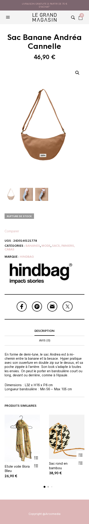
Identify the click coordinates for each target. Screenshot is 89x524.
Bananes (33, 246)
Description (44, 331)
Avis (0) (44, 340)
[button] (8, 17)
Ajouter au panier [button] (36, 458)
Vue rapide (36, 466)
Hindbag (27, 257)
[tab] (44, 331)
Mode (46, 246)
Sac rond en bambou (58, 465)
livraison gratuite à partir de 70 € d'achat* (44, 5)
